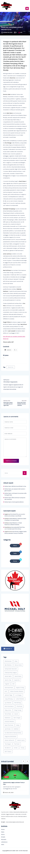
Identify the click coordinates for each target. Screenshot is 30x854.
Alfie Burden (8, 661)
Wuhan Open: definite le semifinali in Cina (15, 486)
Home (2, 829)
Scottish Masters (9, 721)
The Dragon (8, 744)
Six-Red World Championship (13, 732)
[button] (27, 8)
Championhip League (11, 672)
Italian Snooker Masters (16, 691)
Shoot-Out (10, 367)
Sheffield (16, 729)
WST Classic (8, 751)
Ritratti (3, 837)
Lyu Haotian (8, 702)
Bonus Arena (18, 665)
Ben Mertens (8, 665)
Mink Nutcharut (9, 706)
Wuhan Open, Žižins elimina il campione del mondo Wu (15, 498)
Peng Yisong (17, 710)
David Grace (18, 676)
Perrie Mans (8, 714)
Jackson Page (8, 695)
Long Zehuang (9, 699)
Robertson (7, 717)
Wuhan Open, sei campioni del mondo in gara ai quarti (15, 489)
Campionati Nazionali (11, 669)
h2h (13, 684)
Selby (17, 725)
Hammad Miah (9, 687)
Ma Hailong (17, 702)
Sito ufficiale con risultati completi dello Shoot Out (14, 337)
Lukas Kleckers (20, 699)
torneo (16, 747)
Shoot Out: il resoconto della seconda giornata (8, 404)
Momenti (3, 839)
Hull (6, 691)
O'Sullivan (19, 706)
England (7, 684)
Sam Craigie (17, 717)
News (6, 777)
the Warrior (8, 747)
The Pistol (17, 744)
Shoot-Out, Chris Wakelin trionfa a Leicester (21, 404)
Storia (2, 834)
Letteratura (4, 842)
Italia (2, 844)
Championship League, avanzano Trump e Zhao (14, 783)
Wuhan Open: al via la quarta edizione (14, 502)
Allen (16, 661)
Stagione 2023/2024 (10, 736)
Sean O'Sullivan (9, 725)
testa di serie (20, 740)
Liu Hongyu (18, 695)
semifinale (8, 729)
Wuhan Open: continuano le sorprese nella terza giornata (15, 494)
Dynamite (17, 680)
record (16, 714)
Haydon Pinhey (20, 687)
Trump (22, 747)
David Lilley (8, 680)
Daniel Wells (8, 676)
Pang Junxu (8, 710)
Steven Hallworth (9, 740)
